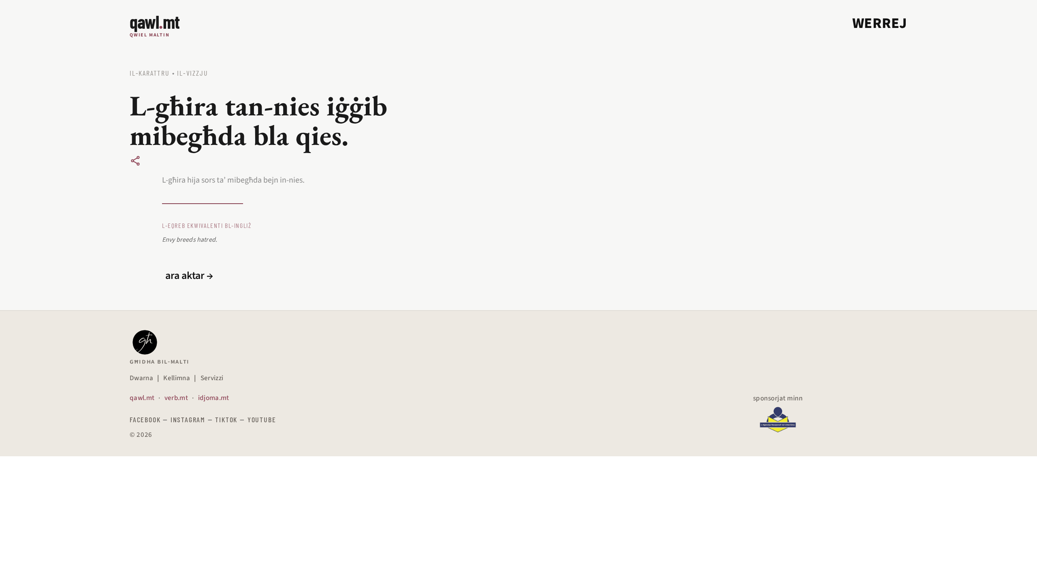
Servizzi (212, 378)
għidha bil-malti (160, 361)
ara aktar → (189, 276)
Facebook (145, 419)
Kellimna (176, 378)
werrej (879, 23)
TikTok (226, 419)
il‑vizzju (192, 72)
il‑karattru (150, 72)
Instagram (188, 419)
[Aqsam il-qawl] (135, 160)
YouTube (262, 419)
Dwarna (141, 378)
